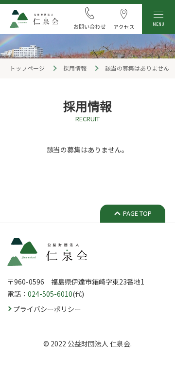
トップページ (27, 68)
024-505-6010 (50, 294)
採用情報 (75, 68)
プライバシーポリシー (47, 309)
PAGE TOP (137, 213)
